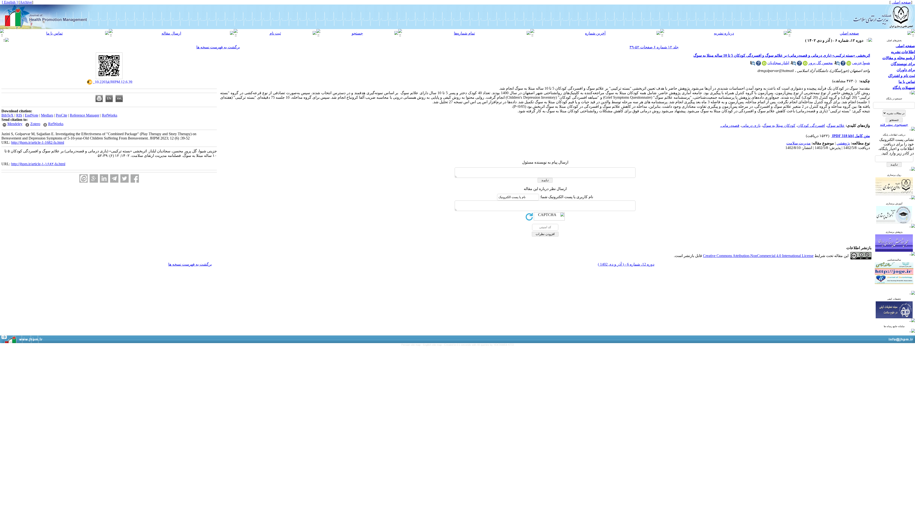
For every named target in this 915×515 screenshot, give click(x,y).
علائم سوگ (836, 126)
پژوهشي (843, 143)
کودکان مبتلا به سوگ (779, 126)
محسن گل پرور (820, 63)
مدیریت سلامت (798, 143)
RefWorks (109, 115)
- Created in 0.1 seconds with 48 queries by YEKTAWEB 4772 (478, 344)
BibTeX (7, 115)
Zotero (35, 124)
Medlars (47, 115)
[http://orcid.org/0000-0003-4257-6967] (764, 64)
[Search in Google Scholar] (843, 64)
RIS (19, 115)
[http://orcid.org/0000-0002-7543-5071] (848, 64)
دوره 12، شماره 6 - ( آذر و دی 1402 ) (626, 264)
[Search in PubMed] (837, 64)
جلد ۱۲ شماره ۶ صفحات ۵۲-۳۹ (654, 47)
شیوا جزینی (861, 63)
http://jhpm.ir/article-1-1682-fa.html (37, 142)
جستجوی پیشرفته (894, 125)
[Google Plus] (94, 178)
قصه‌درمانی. (729, 126)
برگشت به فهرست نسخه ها (218, 47)
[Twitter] (124, 178)
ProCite (61, 115)
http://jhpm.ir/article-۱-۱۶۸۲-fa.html (38, 164)
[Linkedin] (104, 178)
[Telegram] (114, 178)
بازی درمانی (751, 126)
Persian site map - (412, 344)
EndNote (31, 115)
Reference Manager (84, 115)
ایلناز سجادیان (778, 63)
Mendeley (14, 124)
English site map (432, 344)
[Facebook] (135, 178)
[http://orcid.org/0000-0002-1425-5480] (805, 64)
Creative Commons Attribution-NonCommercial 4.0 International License (758, 256)
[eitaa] (83, 178)
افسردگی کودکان (811, 126)
